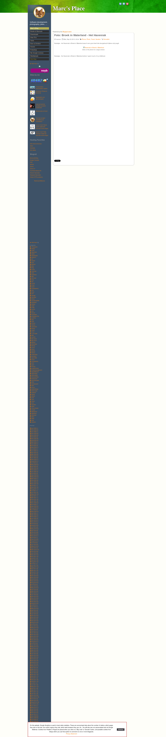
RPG (33, 382)
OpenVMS (34, 358)
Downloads (34, 34)
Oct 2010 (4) (35, 698)
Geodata (34, 297)
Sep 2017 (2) (35, 560)
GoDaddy (32, 148)
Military (33, 342)
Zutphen (34, 422)
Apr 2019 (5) (35, 530)
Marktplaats (34, 56)
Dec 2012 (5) (35, 655)
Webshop (34, 413)
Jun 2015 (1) (35, 607)
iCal (33, 311)
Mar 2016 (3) (35, 591)
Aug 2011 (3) (35, 681)
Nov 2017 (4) (35, 556)
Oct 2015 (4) (35, 600)
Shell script (34, 391)
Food (33, 292)
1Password (34, 247)
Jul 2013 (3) (35, 643)
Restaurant (34, 378)
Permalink (106, 39)
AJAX (33, 250)
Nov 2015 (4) (35, 598)
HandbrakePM (35, 300)
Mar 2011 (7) (35, 690)
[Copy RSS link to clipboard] (38, 63)
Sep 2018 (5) (35, 539)
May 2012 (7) (35, 665)
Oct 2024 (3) (35, 445)
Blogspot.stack (67, 32)
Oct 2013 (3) (35, 638)
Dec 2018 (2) (35, 534)
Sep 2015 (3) (35, 601)
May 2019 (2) (35, 529)
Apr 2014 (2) (35, 629)
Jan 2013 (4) (35, 653)
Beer (33, 266)
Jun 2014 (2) (35, 626)
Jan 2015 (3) (35, 613)
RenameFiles (35, 377)
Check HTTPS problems (36, 177)
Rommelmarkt (35, 380)
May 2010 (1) (35, 707)
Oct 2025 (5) (35, 437)
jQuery (32, 166)
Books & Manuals (36, 31)
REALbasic (34, 373)
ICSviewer (34, 314)
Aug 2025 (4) (35, 440)
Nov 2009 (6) (35, 718)
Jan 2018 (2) (35, 553)
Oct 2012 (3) (35, 659)
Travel (33, 401)
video (33, 406)
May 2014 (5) (35, 627)
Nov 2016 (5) (35, 577)
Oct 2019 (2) (35, 523)
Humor (32, 47)
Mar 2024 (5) (35, 454)
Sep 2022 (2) (35, 475)
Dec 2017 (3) (35, 555)
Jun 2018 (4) (35, 544)
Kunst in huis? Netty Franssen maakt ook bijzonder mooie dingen (42, 133)
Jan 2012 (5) (35, 672)
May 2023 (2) (35, 464)
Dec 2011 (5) (35, 674)
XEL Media (33, 150)
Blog (33, 267)
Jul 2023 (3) (35, 463)
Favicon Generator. (35, 173)
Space (33, 394)
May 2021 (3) (35, 494)
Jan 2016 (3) (35, 594)
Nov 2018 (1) (35, 535)
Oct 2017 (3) (35, 558)
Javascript (34, 326)
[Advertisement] (40, 210)
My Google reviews (36, 53)
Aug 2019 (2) (35, 525)
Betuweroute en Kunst (41, 111)
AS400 (33, 261)
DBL (33, 276)
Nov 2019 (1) (35, 522)
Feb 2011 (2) (35, 691)
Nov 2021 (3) (35, 483)
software (34, 392)
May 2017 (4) (35, 567)
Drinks (33, 283)
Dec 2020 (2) (35, 503)
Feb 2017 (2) (35, 572)
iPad (33, 321)
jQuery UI (32, 168)
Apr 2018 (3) (35, 548)
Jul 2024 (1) (35, 449)
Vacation (34, 404)
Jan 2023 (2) (35, 471)
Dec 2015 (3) (35, 596)
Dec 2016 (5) (35, 575)
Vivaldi (33, 410)
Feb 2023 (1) (35, 470)
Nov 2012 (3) (35, 657)
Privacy (33, 366)
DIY (32, 281)
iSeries (33, 325)
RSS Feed (34, 63)
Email (33, 285)
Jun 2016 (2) (35, 586)
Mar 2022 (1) (35, 478)
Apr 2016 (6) (35, 589)
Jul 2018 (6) (35, 542)
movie (33, 347)
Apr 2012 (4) (35, 667)
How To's (33, 37)
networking (34, 354)
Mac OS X (34, 340)
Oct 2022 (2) (35, 473)
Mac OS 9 (34, 339)
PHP (31, 162)
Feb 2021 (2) (35, 499)
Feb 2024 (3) (35, 456)
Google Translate (34, 160)
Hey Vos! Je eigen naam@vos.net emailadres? (40, 119)
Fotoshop (33, 50)
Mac (33, 335)
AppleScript (35, 255)
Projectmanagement (37, 370)
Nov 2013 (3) (35, 636)
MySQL (32, 164)
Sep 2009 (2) (35, 721)
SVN (33, 398)
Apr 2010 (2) (35, 709)
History (33, 304)
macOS (33, 337)
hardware (34, 302)
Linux (33, 332)
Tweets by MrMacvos (39, 181)
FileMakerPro (35, 288)
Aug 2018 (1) (35, 541)
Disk (33, 280)
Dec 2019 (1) (35, 520)
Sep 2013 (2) (35, 639)
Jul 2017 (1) (35, 563)
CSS (33, 273)
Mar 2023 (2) (35, 468)
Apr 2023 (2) (35, 466)
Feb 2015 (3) (35, 612)
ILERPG (34, 318)
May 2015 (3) (35, 608)
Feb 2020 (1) (35, 516)
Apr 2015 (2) (35, 610)
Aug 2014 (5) (35, 622)
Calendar (34, 271)
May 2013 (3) (35, 646)
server (33, 387)
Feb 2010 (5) (35, 712)
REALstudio (35, 375)
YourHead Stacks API (35, 170)
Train (33, 399)
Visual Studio (35, 408)
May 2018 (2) (35, 546)
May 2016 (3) (35, 587)
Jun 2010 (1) (35, 705)
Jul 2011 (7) (35, 683)
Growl (33, 299)
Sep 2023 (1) (35, 459)
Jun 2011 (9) (35, 685)
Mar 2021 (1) (35, 497)
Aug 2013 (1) (35, 641)
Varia (32, 40)
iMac (33, 319)
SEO (33, 385)
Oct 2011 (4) (35, 678)
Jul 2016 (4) (35, 584)
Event (33, 287)
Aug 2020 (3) (35, 508)
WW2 (33, 418)
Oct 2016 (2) (35, 579)
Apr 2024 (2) (35, 452)
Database (34, 274)
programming (35, 368)
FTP (33, 293)
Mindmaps (34, 344)
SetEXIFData (35, 389)
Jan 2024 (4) (35, 457)
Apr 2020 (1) (35, 513)
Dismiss (120, 729)
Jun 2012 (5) (35, 664)
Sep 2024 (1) (35, 447)
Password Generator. (35, 175)
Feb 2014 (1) (35, 631)
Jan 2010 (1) (35, 714)
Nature (33, 352)
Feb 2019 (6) (35, 532)
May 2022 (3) (35, 476)
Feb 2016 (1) (35, 593)
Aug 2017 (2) (35, 561)
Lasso (33, 330)
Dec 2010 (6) (35, 695)
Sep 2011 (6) (35, 679)
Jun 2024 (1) (35, 450)
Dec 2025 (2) (35, 433)
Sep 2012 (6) (35, 660)
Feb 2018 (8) (35, 551)
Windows (34, 415)
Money (33, 345)
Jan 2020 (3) (35, 518)
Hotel (33, 306)
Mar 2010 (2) (35, 711)
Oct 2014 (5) (35, 619)
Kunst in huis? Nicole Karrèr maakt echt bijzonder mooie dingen (42, 126)
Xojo (33, 420)
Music (33, 349)
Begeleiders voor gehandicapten (40, 98)
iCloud (33, 313)
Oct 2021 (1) (35, 485)
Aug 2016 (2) (35, 582)
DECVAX (34, 278)
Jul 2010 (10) (35, 704)
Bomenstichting (34, 158)
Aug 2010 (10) (35, 702)
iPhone (33, 323)
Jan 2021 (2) (35, 501)
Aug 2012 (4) (35, 662)
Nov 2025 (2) (35, 435)
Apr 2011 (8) (35, 688)
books (33, 269)
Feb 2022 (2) (35, 480)
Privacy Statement (71, 734)
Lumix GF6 (34, 333)
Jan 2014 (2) (35, 633)
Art (32, 259)
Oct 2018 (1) (35, 537)
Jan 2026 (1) (35, 431)
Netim (31, 146)
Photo (33, 359)
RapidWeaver (35, 371)
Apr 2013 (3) (35, 648)
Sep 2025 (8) (35, 438)
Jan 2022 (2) (35, 482)
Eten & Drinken (35, 44)
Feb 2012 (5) (35, 671)
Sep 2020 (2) (35, 506)
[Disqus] (93, 83)
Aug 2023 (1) (35, 461)
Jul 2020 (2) (35, 509)
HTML (33, 307)
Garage (33, 295)
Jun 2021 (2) (35, 492)
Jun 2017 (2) (35, 565)
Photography (35, 361)
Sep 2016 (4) (35, 581)
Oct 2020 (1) (35, 504)
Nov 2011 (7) (35, 676)
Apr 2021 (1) (35, 496)
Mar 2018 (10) (35, 549)
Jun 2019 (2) (35, 527)
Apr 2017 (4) (35, 568)
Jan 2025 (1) (35, 444)
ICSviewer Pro (35, 316)
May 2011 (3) (35, 686)
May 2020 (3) (35, 511)
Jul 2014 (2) (35, 624)
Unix (33, 403)
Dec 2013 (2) (35, 634)
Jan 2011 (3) (35, 693)
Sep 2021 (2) (35, 487)
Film (33, 290)
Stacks (33, 396)
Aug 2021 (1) (35, 489)
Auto (33, 262)
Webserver (34, 411)
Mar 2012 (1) (35, 669)
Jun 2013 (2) (35, 645)
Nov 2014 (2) (35, 617)
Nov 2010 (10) (35, 697)
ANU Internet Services (36, 143)
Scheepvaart (35, 384)
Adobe (33, 248)
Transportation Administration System (41, 87)
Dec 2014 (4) (35, 615)
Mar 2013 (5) (35, 650)
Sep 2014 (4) (35, 620)
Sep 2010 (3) (35, 700)
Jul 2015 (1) (35, 605)
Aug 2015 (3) (35, 603)
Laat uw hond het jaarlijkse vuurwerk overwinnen (41, 105)
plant (33, 365)
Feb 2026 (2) (35, 430)
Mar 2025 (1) (35, 442)
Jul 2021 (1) (35, 490)
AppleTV (34, 257)
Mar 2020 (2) (35, 515)
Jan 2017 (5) (35, 574)
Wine (33, 417)
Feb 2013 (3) (35, 652)
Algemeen (34, 252)
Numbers (34, 356)
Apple (33, 254)
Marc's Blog (34, 28)
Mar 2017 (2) (35, 570)
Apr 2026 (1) (35, 428)
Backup (33, 264)
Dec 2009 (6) (35, 716)
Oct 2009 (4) (35, 719)
